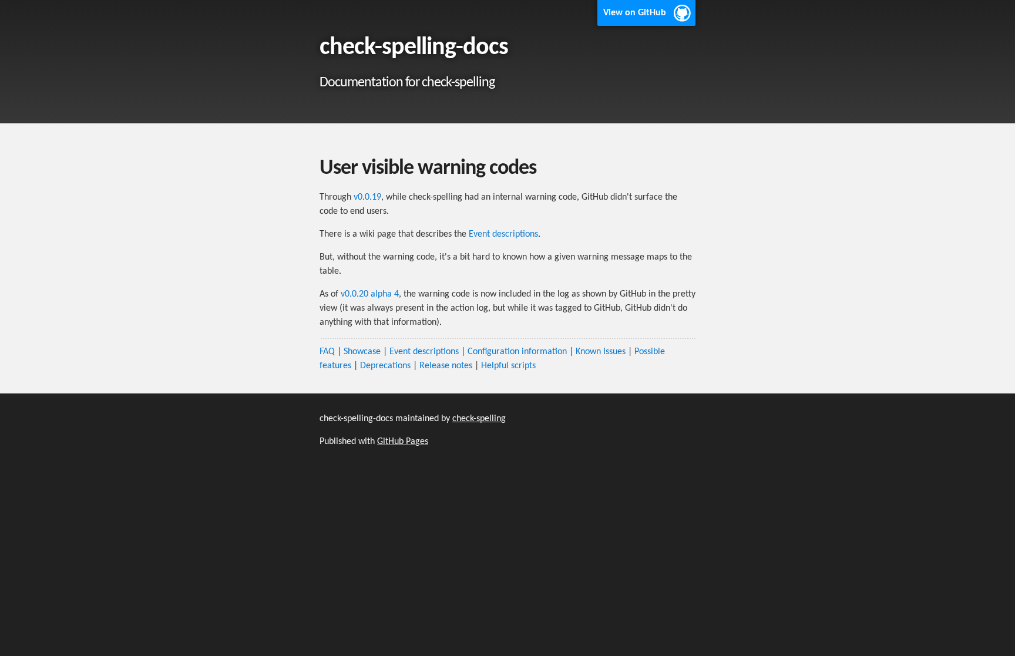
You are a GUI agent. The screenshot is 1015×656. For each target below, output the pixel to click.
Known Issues (601, 351)
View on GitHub (634, 13)
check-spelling (479, 418)
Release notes (445, 366)
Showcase (362, 351)
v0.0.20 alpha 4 (370, 294)
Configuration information (517, 351)
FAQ (327, 351)
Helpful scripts (508, 366)
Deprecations (385, 366)
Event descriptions (503, 234)
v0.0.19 (367, 197)
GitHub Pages (402, 441)
